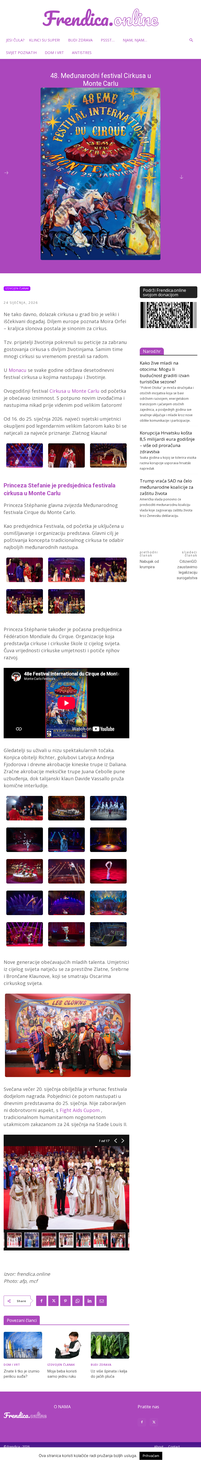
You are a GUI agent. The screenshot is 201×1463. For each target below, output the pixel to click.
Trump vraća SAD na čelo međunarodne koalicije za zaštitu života (166, 487)
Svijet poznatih (21, 52)
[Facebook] (41, 1301)
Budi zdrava (80, 40)
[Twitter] (53, 1301)
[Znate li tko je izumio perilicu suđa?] (23, 1345)
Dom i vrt (54, 52)
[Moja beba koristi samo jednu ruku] (66, 1345)
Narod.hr (152, 351)
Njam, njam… (135, 40)
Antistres (82, 52)
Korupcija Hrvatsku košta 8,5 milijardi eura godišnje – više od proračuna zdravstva (167, 442)
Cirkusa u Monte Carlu (75, 391)
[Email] (101, 1301)
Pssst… (108, 40)
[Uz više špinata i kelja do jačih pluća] (110, 1345)
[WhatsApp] (77, 1301)
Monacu (17, 370)
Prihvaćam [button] (151, 1456)
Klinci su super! (44, 40)
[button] (191, 40)
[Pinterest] (65, 1301)
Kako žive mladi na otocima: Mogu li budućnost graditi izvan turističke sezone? (164, 372)
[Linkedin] (89, 1301)
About (158, 1446)
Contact (174, 1446)
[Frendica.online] (100, 17)
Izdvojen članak (17, 288)
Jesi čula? (15, 40)
